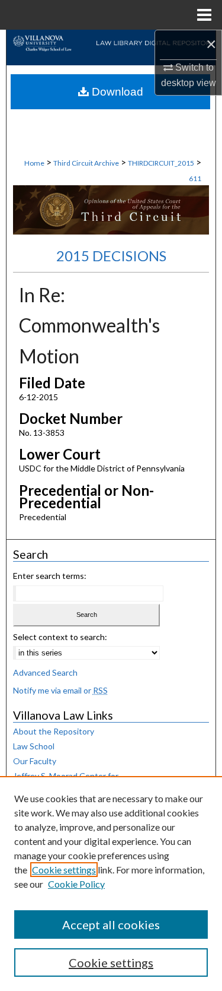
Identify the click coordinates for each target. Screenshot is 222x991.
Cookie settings (64, 869)
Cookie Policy (76, 883)
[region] (111, 883)
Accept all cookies (111, 924)
